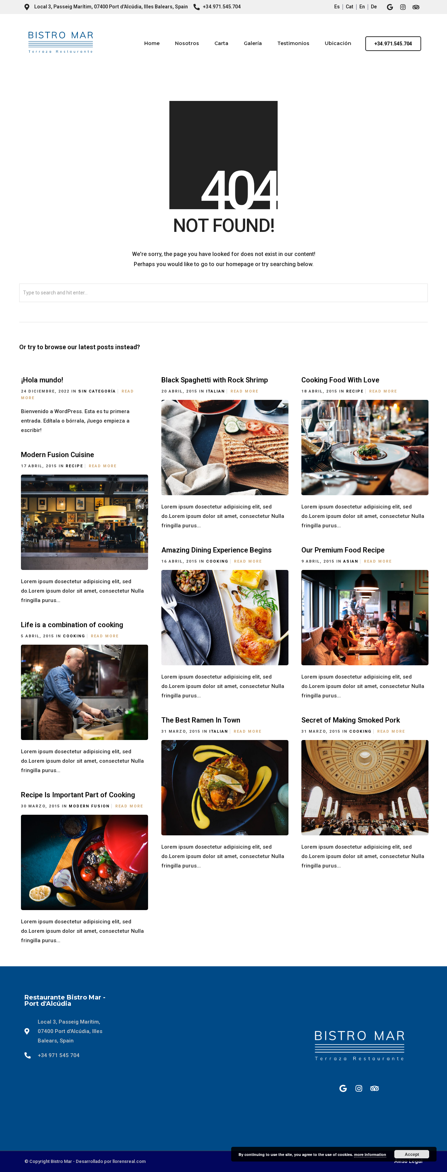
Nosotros (187, 43)
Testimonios (293, 43)
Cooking (217, 561)
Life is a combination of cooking (72, 625)
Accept (412, 1154)
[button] (393, 43)
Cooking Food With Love (340, 380)
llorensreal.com (129, 1161)
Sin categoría (97, 391)
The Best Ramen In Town (200, 720)
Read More (244, 391)
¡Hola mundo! (42, 380)
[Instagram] (403, 7)
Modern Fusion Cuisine (57, 455)
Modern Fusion (89, 806)
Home (152, 43)
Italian (215, 391)
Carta (221, 43)
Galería (253, 43)
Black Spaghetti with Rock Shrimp (214, 380)
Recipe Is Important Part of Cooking (78, 795)
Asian (350, 561)
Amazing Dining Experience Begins (216, 550)
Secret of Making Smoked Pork (350, 720)
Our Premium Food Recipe (342, 550)
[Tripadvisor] (416, 7)
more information (370, 1154)
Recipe (355, 391)
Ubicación (338, 43)
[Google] (390, 7)
